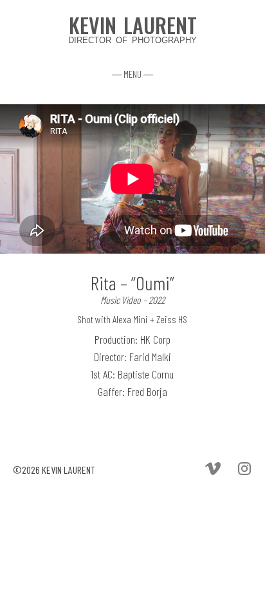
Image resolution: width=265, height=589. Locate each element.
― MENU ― (132, 74)
